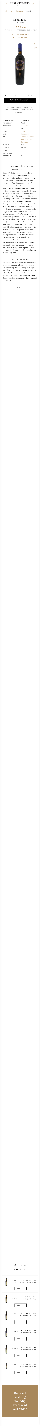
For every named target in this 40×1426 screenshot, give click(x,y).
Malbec (30, 139)
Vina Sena (20, 22)
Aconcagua (25, 134)
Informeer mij (20, 113)
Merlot (23, 139)
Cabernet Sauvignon (29, 137)
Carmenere (25, 142)
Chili (23, 131)
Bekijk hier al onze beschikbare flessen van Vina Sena (20, 100)
